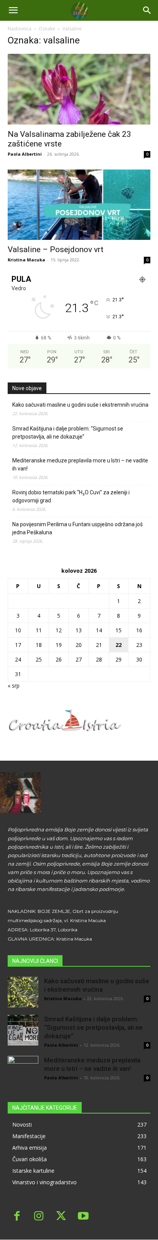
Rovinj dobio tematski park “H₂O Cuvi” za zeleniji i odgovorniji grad (71, 496)
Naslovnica (19, 28)
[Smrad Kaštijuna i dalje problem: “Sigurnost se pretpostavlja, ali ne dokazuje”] (23, 1030)
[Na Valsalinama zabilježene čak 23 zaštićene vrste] (79, 89)
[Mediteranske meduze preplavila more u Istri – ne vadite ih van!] (23, 1071)
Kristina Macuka (26, 260)
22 (118, 644)
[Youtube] (83, 1217)
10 (18, 630)
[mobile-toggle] (13, 10)
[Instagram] (39, 1217)
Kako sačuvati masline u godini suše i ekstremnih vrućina (80, 405)
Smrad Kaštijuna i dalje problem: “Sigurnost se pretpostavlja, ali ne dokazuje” (67, 433)
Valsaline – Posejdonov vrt (56, 249)
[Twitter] (61, 1217)
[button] (147, 10)
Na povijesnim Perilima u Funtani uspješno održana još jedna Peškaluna (77, 528)
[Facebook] (17, 1217)
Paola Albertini (25, 154)
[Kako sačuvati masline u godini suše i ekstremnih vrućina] (23, 992)
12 (59, 630)
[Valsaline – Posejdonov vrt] (79, 205)
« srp (14, 685)
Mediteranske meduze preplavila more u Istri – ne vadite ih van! (80, 464)
